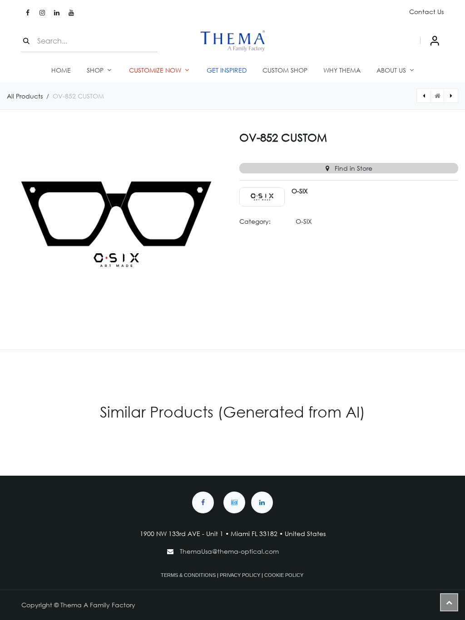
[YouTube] (71, 12)
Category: (255, 221)
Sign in (434, 41)
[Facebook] (27, 12)
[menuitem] (61, 70)
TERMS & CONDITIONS (188, 575)
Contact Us (426, 11)
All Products (25, 96)
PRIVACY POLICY (240, 575)
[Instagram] (42, 12)
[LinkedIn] (56, 12)
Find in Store (352, 168)
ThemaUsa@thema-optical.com (230, 551)
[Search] (26, 41)
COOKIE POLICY (283, 575)
